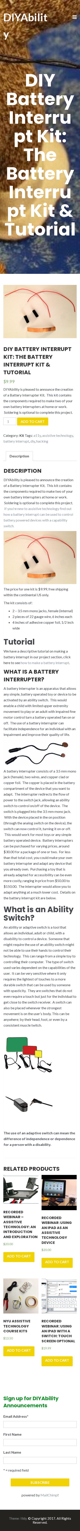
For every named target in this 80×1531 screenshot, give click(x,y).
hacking (42, 441)
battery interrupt (16, 441)
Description (19, 456)
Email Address (15, 1416)
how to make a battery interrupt (45, 663)
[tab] (19, 456)
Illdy (23, 1518)
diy (32, 441)
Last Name (12, 1452)
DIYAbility (25, 25)
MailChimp (49, 1495)
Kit (21, 435)
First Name (12, 1434)
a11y (37, 435)
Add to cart (33, 421)
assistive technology (57, 435)
